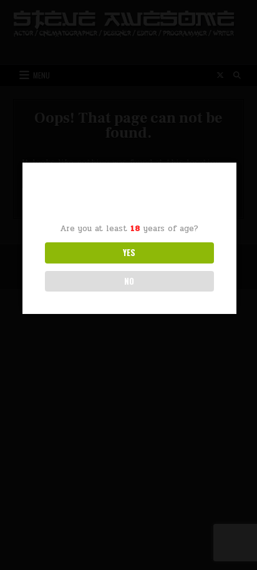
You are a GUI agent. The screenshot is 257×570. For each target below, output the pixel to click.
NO (129, 281)
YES (129, 252)
